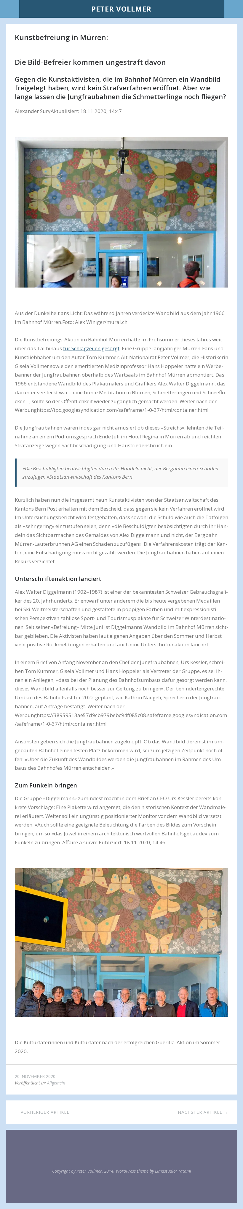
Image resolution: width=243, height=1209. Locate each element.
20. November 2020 (35, 1076)
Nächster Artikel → (203, 1112)
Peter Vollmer (121, 9)
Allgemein (56, 1083)
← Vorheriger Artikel (42, 1112)
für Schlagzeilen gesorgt (91, 348)
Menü (9, 9)
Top (121, 1188)
